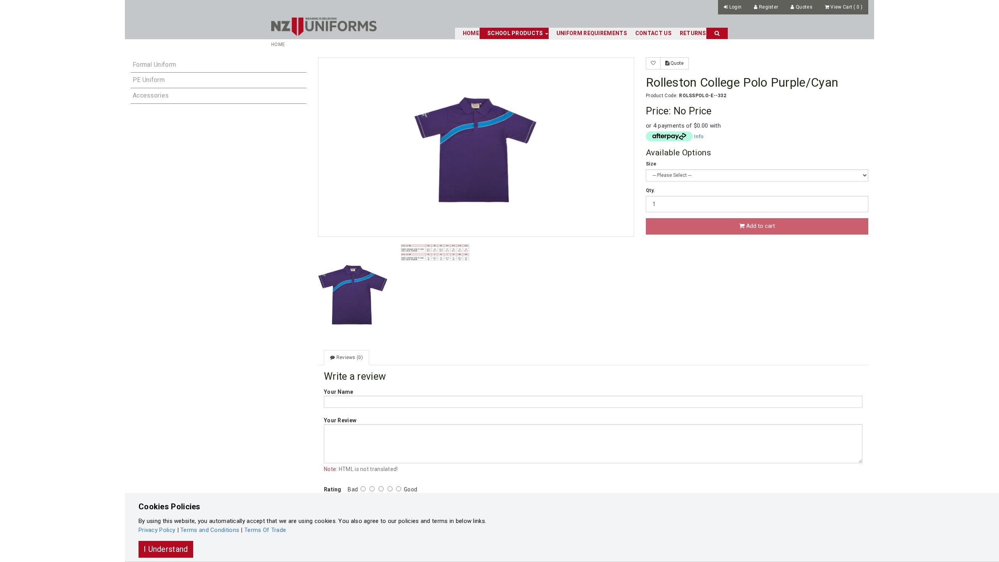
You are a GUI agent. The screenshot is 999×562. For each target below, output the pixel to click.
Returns (693, 33)
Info (699, 136)
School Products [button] (515, 33)
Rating (332, 489)
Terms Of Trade (265, 530)
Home (471, 33)
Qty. (650, 190)
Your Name (339, 392)
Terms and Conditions (209, 530)
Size (651, 164)
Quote (676, 63)
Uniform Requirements (591, 33)
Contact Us (653, 33)
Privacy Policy (157, 530)
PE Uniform (149, 80)
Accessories (151, 95)
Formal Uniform (154, 64)
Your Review (340, 420)
